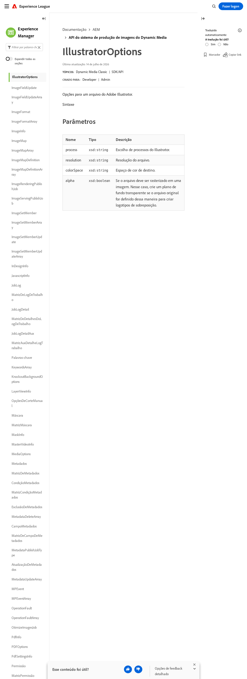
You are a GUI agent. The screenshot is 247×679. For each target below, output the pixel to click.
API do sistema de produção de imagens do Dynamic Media (118, 37)
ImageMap (19, 141)
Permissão (19, 666)
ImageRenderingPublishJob (27, 186)
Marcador (214, 54)
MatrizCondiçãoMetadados (27, 494)
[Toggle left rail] (44, 19)
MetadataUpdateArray (27, 579)
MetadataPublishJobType (27, 552)
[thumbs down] (138, 669)
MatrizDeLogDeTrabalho (27, 297)
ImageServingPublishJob (27, 201)
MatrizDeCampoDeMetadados (27, 538)
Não (225, 44)
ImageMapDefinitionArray (27, 172)
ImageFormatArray (24, 121)
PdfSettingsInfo (22, 656)
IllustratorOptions (25, 77)
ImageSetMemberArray (27, 225)
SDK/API (117, 72)
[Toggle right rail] (203, 19)
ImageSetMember (24, 213)
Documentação (74, 29)
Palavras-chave (22, 357)
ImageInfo (18, 131)
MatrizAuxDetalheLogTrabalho (27, 345)
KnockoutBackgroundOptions (27, 379)
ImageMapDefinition (26, 160)
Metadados (19, 463)
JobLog (16, 285)
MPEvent (18, 589)
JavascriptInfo (20, 275)
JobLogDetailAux (23, 333)
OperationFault (22, 608)
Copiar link (235, 54)
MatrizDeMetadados (25, 473)
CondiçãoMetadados (25, 483)
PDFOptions (20, 647)
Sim (213, 44)
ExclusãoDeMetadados (27, 507)
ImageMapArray (23, 150)
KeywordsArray (22, 367)
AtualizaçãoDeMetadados (27, 567)
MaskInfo (18, 435)
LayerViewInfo (21, 391)
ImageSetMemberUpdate (27, 239)
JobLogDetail (20, 309)
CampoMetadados (24, 526)
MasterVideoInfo (23, 444)
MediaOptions (21, 454)
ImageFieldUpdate (24, 88)
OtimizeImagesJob (24, 627)
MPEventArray (21, 598)
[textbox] (24, 47)
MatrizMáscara (22, 425)
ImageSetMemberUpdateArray (27, 254)
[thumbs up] (128, 669)
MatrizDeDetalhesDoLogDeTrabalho (27, 321)
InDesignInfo (20, 266)
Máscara (17, 415)
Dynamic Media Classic (91, 72)
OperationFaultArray (25, 618)
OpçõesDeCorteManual (27, 403)
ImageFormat (21, 112)
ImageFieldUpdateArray (27, 99)
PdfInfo (16, 637)
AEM (96, 29)
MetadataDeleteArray (26, 516)
